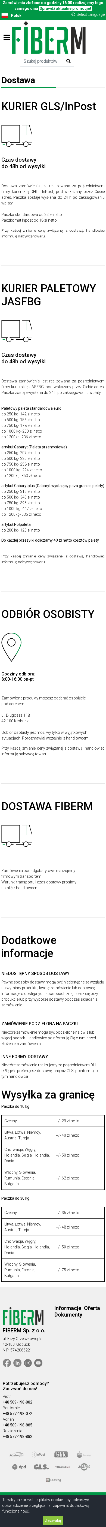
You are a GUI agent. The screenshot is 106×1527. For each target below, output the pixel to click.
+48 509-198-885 (17, 1425)
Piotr (7, 1396)
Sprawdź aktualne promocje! (65, 8)
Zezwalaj (53, 1520)
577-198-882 (21, 1436)
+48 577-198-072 (17, 1413)
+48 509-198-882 (17, 1402)
